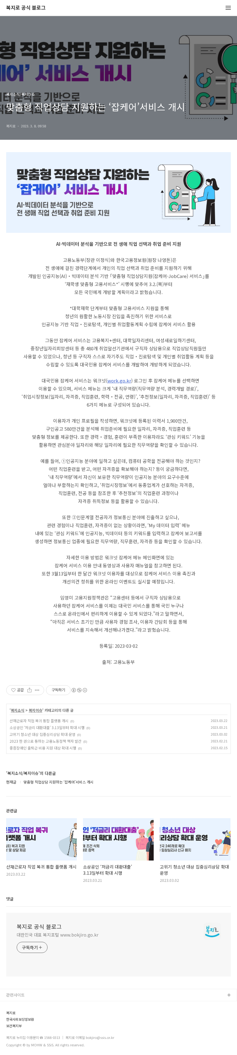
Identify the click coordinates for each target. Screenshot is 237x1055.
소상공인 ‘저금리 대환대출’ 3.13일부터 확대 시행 (47, 727)
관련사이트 (15, 995)
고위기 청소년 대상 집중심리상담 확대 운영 (42, 734)
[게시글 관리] (37, 690)
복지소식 (17, 710)
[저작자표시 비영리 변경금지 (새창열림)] (79, 690)
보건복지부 (14, 1026)
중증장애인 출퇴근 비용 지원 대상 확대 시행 (43, 747)
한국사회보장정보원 (20, 1019)
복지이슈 (35, 710)
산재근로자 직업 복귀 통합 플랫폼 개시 (39, 720)
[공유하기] (29, 690)
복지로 (10, 1013)
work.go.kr (119, 380)
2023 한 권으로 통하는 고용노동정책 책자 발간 (45, 741)
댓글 (10, 899)
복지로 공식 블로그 (26, 8)
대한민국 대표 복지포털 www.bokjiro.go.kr (57, 935)
